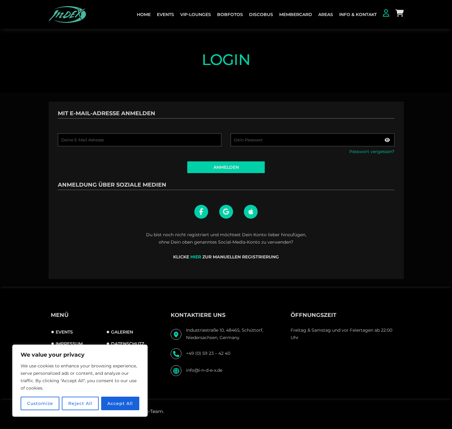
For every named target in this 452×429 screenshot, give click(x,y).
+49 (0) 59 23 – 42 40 (208, 353)
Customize (40, 403)
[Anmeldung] (386, 14)
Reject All (80, 403)
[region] (80, 381)
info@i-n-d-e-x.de (204, 370)
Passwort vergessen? (372, 151)
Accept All (120, 403)
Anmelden (226, 167)
